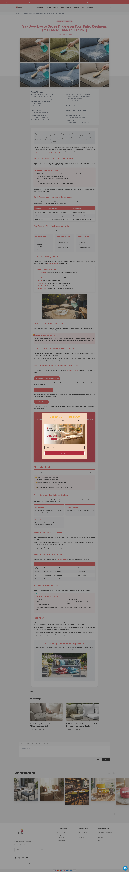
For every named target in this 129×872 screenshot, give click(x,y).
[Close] (85, 414)
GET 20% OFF (64, 453)
